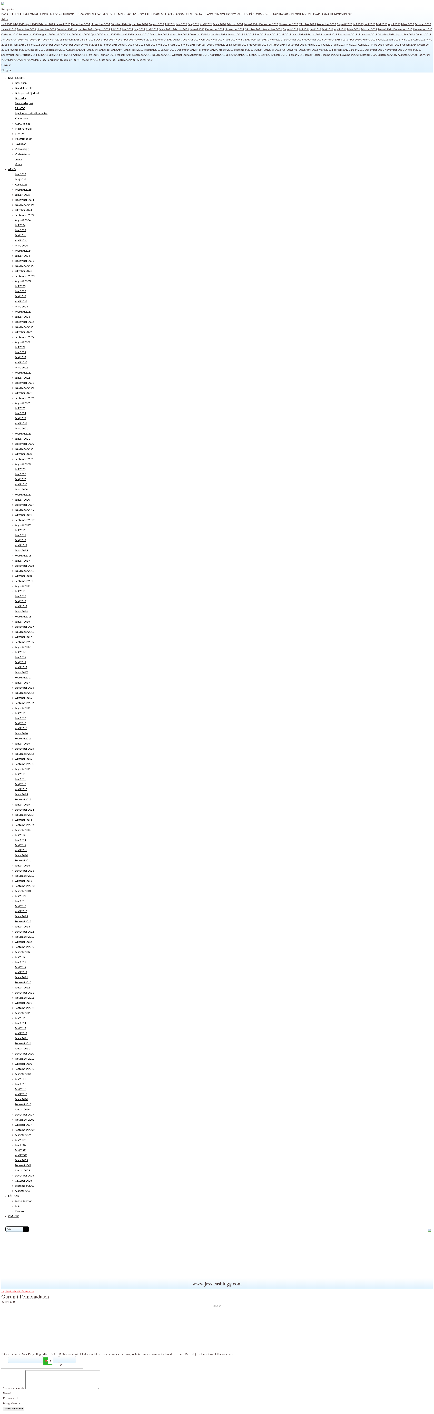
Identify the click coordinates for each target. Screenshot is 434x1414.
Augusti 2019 (235, 34)
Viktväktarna (318, 14)
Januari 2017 (275, 39)
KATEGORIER (16, 77)
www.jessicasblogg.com (217, 1283)
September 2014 (296, 44)
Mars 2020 (110, 34)
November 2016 (313, 39)
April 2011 (79, 54)
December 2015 (50, 44)
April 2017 (231, 39)
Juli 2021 (304, 29)
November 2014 (258, 44)
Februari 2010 (296, 54)
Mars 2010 (280, 54)
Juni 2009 (20, 1145)
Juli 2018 (6, 39)
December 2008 (89, 59)
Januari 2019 (329, 34)
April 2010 (267, 54)
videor (346, 14)
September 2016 (351, 39)
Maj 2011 (66, 54)
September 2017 (163, 39)
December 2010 (141, 54)
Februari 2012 (340, 49)
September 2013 (55, 49)
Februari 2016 (16, 44)
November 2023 (288, 24)
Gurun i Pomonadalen (25, 1296)
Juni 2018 (18, 39)
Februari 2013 (152, 49)
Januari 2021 (385, 29)
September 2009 (387, 54)
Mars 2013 (136, 49)
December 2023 (268, 24)
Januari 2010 (312, 54)
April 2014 (364, 44)
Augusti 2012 (262, 49)
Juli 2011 (43, 54)
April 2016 (419, 39)
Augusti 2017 (181, 39)
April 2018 (42, 39)
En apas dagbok (102, 14)
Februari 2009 (55, 59)
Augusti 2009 (405, 54)
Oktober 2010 (180, 54)
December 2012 (186, 49)
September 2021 (272, 29)
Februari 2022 (180, 29)
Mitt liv (242, 14)
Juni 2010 (242, 54)
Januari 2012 (356, 49)
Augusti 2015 (126, 44)
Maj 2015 (163, 44)
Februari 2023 (423, 24)
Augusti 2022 (102, 29)
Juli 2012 (275, 49)
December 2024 (80, 24)
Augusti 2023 (344, 24)
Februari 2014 (392, 44)
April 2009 (26, 59)
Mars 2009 (39, 59)
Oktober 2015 (89, 44)
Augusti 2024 (156, 24)
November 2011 (394, 49)
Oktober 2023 (307, 24)
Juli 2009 (419, 54)
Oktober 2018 (386, 34)
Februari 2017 (259, 39)
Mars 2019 (298, 34)
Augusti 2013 (74, 49)
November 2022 (46, 29)
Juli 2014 (328, 44)
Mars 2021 (353, 29)
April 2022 (152, 29)
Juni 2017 (206, 39)
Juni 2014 (339, 44)
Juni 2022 (127, 29)
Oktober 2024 (119, 24)
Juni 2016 (394, 39)
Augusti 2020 (47, 34)
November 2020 (422, 29)
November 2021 (234, 29)
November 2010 (161, 54)
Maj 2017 (218, 39)
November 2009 (349, 54)
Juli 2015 (140, 44)
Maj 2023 (381, 24)
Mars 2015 (189, 44)
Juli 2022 (116, 29)
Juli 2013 (87, 49)
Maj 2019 (272, 34)
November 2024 (100, 24)
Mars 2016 (21, 733)
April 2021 (340, 29)
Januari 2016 (32, 44)
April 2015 (176, 44)
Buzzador (82, 14)
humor (335, 14)
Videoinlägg (298, 14)
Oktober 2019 (198, 34)
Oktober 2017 (143, 39)
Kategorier (7, 9)
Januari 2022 (197, 29)
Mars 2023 (407, 24)
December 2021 (214, 29)
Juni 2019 (260, 34)
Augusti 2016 (369, 39)
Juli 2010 (231, 54)
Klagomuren (182, 14)
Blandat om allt (29, 14)
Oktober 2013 (36, 49)
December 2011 (374, 49)
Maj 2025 (19, 24)
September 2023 (326, 24)
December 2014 (238, 44)
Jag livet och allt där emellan (149, 14)
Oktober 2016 (332, 39)
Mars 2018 (56, 39)
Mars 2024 (219, 24)
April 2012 (311, 49)
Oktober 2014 (277, 44)
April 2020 (97, 34)
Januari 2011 (124, 54)
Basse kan (8, 14)
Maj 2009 (13, 59)
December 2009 (329, 54)
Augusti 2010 (217, 54)
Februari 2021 (369, 29)
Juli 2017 (195, 39)
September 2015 (108, 44)
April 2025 (31, 24)
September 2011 (11, 54)
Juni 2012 (287, 49)
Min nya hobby (225, 14)
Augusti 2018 (423, 34)
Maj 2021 (327, 29)
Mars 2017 (244, 39)
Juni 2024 (181, 24)
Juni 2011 (54, 54)
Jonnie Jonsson (23, 1200)
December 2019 (159, 34)
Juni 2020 (72, 34)
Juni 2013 (99, 49)
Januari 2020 (141, 34)
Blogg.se (6, 69)
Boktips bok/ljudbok (58, 14)
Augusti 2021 (290, 29)
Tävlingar (280, 14)
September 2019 (217, 34)
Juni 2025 (7, 24)
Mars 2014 (377, 44)
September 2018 (405, 34)
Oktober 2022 (65, 29)
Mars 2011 (92, 54)
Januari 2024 (251, 24)
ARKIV (12, 169)
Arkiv (4, 19)
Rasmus (19, 1211)
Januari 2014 (409, 44)
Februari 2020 (125, 34)
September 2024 (138, 24)
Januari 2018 (87, 39)
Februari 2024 (234, 24)
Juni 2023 (369, 24)
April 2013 (123, 49)
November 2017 (125, 39)
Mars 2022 (165, 29)
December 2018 (347, 34)
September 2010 (199, 54)
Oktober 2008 (107, 59)
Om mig (6, 64)
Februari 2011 (108, 54)
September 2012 (243, 49)
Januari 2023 (8, 29)
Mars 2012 (325, 49)
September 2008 (126, 59)
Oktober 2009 (368, 54)
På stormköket (260, 14)
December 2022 (26, 29)
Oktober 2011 (413, 49)
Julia (17, 1205)
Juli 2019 (249, 34)
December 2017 (105, 39)
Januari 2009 (71, 59)
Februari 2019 (313, 34)
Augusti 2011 (29, 54)
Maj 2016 (406, 39)
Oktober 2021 (253, 29)
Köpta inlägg (203, 14)
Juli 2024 (170, 24)
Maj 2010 (254, 54)
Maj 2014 (351, 44)
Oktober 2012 (224, 49)
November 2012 (206, 49)
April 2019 (285, 34)
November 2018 (367, 34)
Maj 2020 (84, 34)
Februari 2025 (46, 24)
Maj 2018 (30, 39)
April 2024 (206, 24)
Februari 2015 (204, 44)
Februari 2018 (71, 39)
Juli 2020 (60, 34)
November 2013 (17, 49)
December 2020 (402, 29)
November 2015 (70, 44)
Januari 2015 (220, 44)
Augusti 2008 (145, 59)
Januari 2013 (168, 49)
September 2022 (84, 29)
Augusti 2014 (314, 44)
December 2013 (24, 870)
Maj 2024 (193, 24)
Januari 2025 (62, 24)
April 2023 (394, 24)
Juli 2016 (383, 39)
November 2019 (179, 34)
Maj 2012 (299, 49)
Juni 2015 (151, 44)
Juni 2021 (315, 29)
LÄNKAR (13, 1195)
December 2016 (293, 39)
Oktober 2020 (9, 34)
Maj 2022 (139, 29)
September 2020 (28, 34)
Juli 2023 (358, 24)
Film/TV (119, 14)
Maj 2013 (111, 49)
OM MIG (13, 1216)
